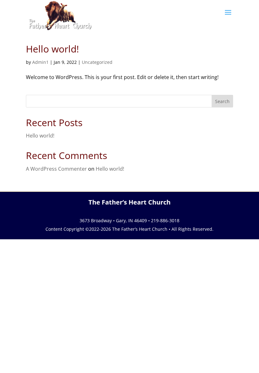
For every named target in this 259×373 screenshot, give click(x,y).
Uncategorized (97, 62)
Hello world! (52, 48)
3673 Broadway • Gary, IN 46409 (113, 220)
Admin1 (40, 62)
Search (222, 101)
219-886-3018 (165, 220)
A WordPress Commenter (56, 168)
